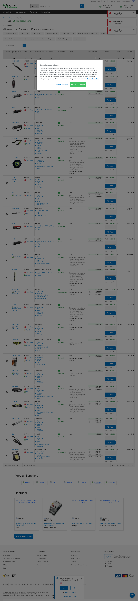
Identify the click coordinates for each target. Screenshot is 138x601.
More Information (93, 79)
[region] (70, 75)
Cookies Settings (61, 84)
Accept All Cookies (78, 84)
